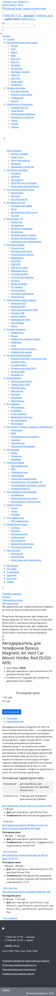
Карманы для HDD (20, 319)
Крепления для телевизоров (26, 241)
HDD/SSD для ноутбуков (23, 183)
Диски (14, 326)
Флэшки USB (17, 313)
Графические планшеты (23, 348)
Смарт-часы (17, 157)
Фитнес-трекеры (19, 153)
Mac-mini (15, 58)
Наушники (16, 397)
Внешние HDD (18, 303)
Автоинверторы (19, 465)
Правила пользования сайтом (18, 973)
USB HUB (15, 264)
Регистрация (9, 4)
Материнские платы (21, 251)
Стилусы (15, 527)
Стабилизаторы (19, 472)
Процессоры (17, 248)
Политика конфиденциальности (19, 965)
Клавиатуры (17, 332)
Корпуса (15, 280)
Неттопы (15, 196)
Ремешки (16, 163)
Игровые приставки (21, 205)
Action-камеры (18, 413)
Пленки (15, 127)
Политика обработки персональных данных (25, 960)
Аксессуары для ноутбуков (25, 186)
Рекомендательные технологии (19, 969)
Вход (20, 4)
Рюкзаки (15, 514)
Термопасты (17, 296)
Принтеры (16, 430)
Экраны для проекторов (23, 238)
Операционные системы (24, 498)
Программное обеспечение (26, 501)
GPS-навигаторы (20, 521)
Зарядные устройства (22, 117)
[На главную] (24, 8)
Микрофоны (17, 400)
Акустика (15, 78)
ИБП (13, 469)
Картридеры (17, 322)
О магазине (13, 572)
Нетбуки (15, 176)
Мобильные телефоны (23, 114)
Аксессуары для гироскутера (26, 560)
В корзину (8, 821)
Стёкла (14, 123)
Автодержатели (19, 534)
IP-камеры (16, 410)
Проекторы (17, 231)
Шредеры (16, 459)
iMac (13, 55)
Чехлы (14, 120)
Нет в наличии (11, 711)
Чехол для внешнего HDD (24, 309)
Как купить (12, 565)
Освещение (17, 97)
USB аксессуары (19, 267)
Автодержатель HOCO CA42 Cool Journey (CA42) (27, 805)
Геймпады (16, 342)
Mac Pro (15, 62)
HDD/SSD (16, 261)
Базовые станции (20, 71)
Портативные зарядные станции (28, 485)
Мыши (14, 335)
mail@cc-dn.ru (24, 18)
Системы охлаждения (22, 293)
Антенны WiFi (18, 371)
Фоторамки (17, 423)
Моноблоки (17, 192)
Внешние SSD (18, 306)
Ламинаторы (18, 443)
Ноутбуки (16, 173)
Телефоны (16, 456)
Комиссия (16, 84)
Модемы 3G (17, 374)
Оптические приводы (22, 277)
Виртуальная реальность (24, 212)
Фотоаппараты (19, 420)
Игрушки (15, 530)
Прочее (15, 215)
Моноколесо (17, 556)
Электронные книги (21, 381)
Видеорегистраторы (21, 417)
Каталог (6, 36)
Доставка (11, 568)
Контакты (12, 578)
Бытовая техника (20, 91)
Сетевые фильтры (20, 488)
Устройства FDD (19, 274)
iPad (13, 49)
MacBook (16, 65)
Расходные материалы (23, 446)
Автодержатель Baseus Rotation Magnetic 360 (26, 891)
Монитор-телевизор (22, 228)
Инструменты (18, 540)
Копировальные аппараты (25, 436)
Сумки (14, 508)
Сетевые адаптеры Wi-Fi (23, 368)
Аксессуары (17, 81)
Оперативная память (22, 254)
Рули (13, 345)
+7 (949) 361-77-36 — (18, 15)
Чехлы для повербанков (23, 478)
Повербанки (17, 475)
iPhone (14, 45)
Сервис (10, 581)
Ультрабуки (17, 179)
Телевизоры (17, 225)
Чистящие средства (21, 547)
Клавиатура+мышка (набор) (26, 339)
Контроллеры (18, 290)
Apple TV (15, 75)
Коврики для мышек (21, 352)
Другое (14, 101)
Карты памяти (18, 316)
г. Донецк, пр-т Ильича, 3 (15, 1)
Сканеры (15, 439)
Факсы (14, 452)
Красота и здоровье (21, 94)
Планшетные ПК (19, 107)
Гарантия (11, 575)
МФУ (13, 433)
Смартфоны (17, 110)
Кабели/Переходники (22, 543)
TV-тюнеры (17, 287)
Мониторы (16, 68)
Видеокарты (17, 257)
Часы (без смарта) (20, 160)
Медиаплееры (18, 387)
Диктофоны (17, 391)
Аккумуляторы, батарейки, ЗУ (26, 482)
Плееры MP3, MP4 (20, 384)
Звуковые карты (19, 270)
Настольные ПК (19, 199)
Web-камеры (17, 407)
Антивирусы (17, 495)
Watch (14, 52)
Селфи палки (17, 537)
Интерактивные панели (23, 235)
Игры (13, 209)
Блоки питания (19, 283)
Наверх (6, 990)
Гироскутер (17, 553)
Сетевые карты (19, 365)
